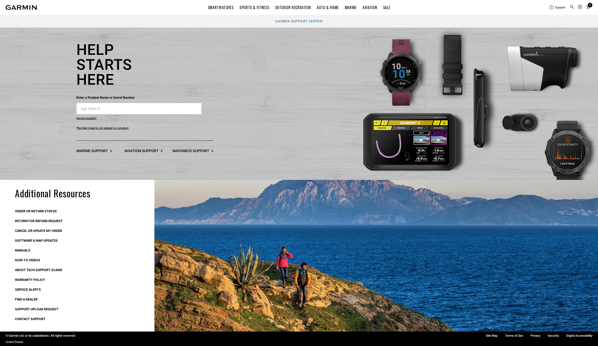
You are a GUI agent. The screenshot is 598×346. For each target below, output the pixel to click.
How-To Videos (27, 260)
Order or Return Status (36, 211)
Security (553, 335)
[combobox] (139, 109)
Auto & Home (328, 7)
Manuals (22, 250)
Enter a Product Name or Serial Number (105, 97)
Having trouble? (86, 118)
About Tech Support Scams (38, 270)
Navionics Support (190, 151)
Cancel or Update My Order (38, 231)
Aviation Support (141, 151)
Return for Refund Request (39, 221)
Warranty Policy (30, 280)
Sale (386, 7)
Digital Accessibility (579, 335)
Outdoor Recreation (293, 7)
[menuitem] (557, 7)
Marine (351, 7)
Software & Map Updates (36, 240)
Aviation (370, 7)
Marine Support (92, 151)
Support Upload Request (36, 309)
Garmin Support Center (299, 21)
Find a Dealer (26, 299)
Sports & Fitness (254, 7)
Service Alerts (28, 289)
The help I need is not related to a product (102, 128)
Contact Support (30, 319)
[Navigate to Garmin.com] (22, 7)
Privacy (535, 335)
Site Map (492, 335)
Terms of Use (514, 335)
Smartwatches (221, 7)
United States (14, 342)
